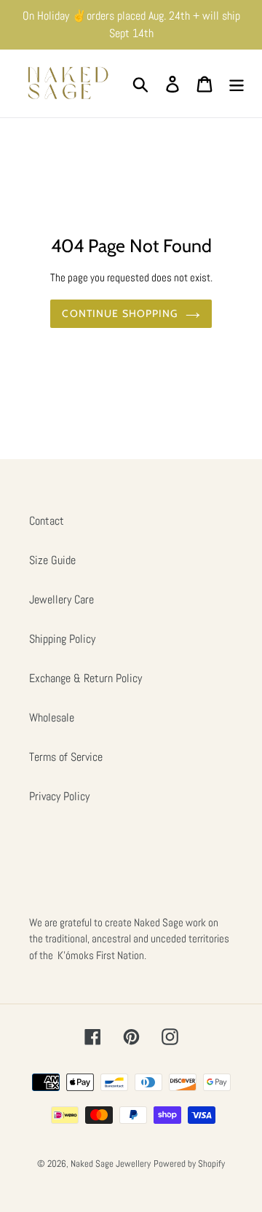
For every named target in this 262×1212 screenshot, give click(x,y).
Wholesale (51, 717)
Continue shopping (120, 313)
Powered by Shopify (189, 1163)
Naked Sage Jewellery (111, 1163)
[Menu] (237, 83)
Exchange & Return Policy (85, 678)
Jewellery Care (61, 599)
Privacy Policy (59, 796)
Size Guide (52, 560)
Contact (46, 520)
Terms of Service (66, 757)
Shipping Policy (62, 638)
